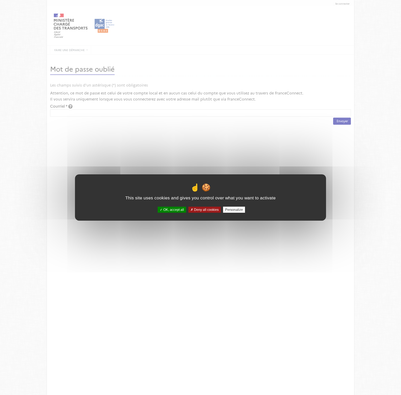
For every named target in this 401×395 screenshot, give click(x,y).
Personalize (234, 209)
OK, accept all (173, 209)
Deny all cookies (206, 209)
